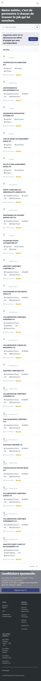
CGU (3, 611)
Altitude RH (25, 625)
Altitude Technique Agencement (25, 609)
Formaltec (24, 629)
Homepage (5, 670)
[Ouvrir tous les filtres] (37, 27)
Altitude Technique (24, 616)
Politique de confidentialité (6, 615)
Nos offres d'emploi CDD (6, 657)
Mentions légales (5, 606)
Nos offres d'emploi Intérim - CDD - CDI (6, 642)
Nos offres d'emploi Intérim (5, 650)
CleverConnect (19, 675)
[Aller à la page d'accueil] (11, 3)
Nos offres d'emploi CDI (6, 662)
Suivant (32, 566)
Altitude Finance (23, 621)
